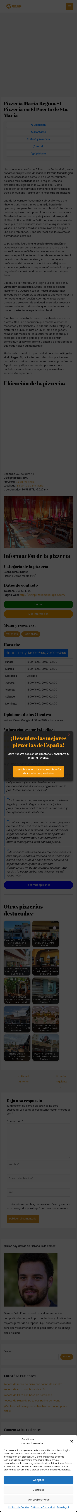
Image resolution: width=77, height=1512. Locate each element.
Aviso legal (63, 1507)
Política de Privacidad (43, 1507)
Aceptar (38, 1480)
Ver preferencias (38, 1499)
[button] (71, 1441)
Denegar (38, 1490)
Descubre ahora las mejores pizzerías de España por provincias (38, 771)
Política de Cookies (18, 1507)
